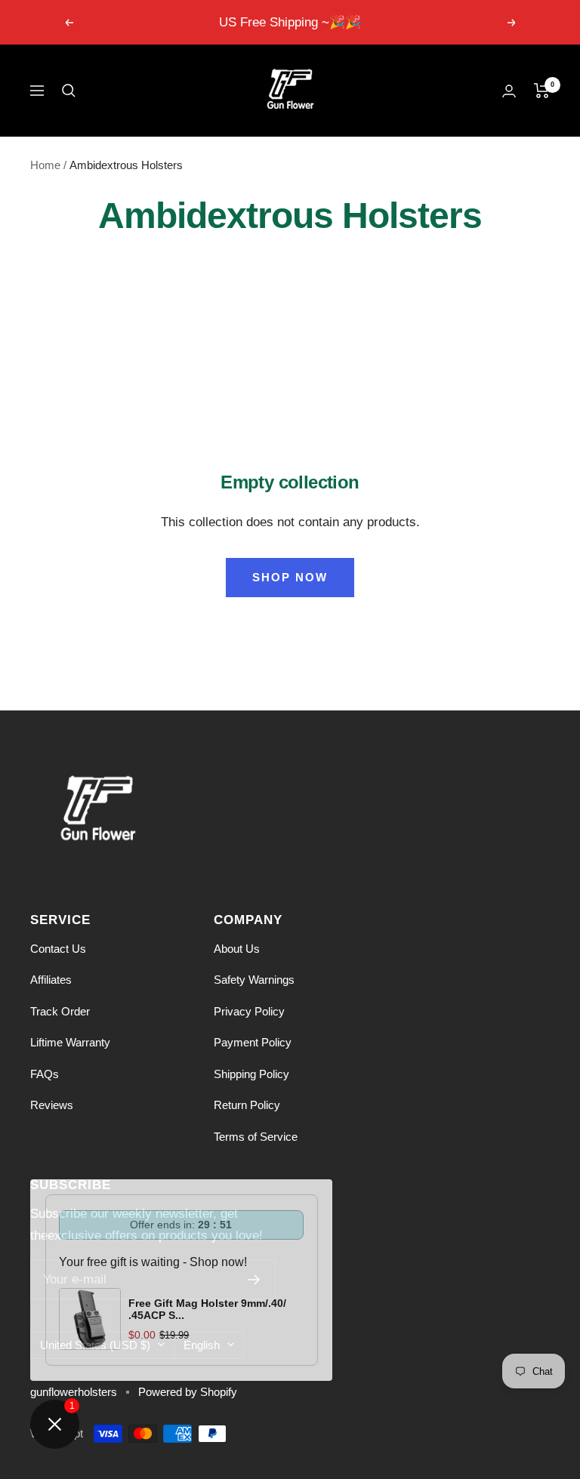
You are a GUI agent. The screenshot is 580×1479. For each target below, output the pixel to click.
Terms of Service (256, 1136)
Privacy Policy (249, 1011)
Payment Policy (253, 1042)
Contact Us (58, 948)
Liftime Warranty (70, 1042)
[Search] (69, 90)
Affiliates (51, 979)
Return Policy (247, 1104)
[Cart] (542, 90)
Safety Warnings (254, 979)
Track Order (60, 1011)
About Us (237, 948)
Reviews (51, 1104)
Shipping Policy (251, 1074)
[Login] (509, 91)
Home (45, 165)
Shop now (290, 577)
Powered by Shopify (187, 1391)
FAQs (44, 1074)
